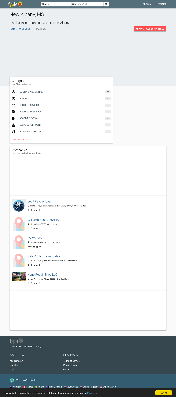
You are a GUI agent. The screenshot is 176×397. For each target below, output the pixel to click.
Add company (16, 361)
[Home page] (15, 4)
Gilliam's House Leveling (44, 219)
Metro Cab (35, 238)
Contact (67, 369)
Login (12, 369)
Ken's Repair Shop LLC (42, 274)
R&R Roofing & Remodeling (45, 256)
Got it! (163, 392)
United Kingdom (90, 386)
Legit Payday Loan (40, 201)
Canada (29, 386)
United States (109, 386)
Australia (17, 386)
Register (161, 4)
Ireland (40, 386)
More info (92, 393)
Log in (148, 4)
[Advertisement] (88, 53)
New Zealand (55, 386)
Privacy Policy (70, 365)
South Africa (72, 386)
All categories (20, 140)
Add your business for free (150, 29)
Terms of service (71, 361)
